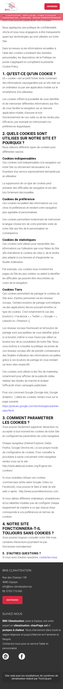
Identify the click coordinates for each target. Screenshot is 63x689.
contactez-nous (48, 557)
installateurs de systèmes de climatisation (34, 677)
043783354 (52, 6)
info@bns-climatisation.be (17, 586)
